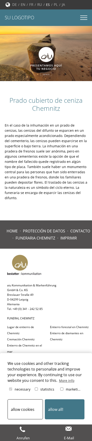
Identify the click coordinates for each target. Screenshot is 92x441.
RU (39, 4)
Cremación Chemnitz (21, 339)
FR (31, 4)
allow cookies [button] (22, 409)
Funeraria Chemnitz (35, 238)
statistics (46, 389)
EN (23, 4)
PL (56, 4)
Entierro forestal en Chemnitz (69, 327)
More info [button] (66, 380)
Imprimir (68, 238)
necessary (22, 389)
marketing (73, 389)
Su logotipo (19, 17)
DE (14, 4)
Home (12, 231)
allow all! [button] (55, 409)
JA (63, 4)
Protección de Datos (44, 231)
